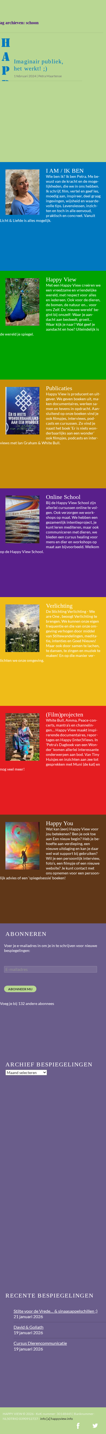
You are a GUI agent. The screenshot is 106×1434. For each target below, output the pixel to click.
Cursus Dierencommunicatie (40, 1343)
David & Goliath (28, 1327)
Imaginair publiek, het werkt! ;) (39, 65)
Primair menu (99, 6)
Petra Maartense (50, 76)
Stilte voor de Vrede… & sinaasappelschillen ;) (56, 1311)
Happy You (59, 823)
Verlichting (59, 605)
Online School (63, 496)
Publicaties (59, 388)
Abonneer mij (20, 989)
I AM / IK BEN (65, 170)
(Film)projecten (64, 714)
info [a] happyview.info (56, 1419)
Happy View (61, 279)
